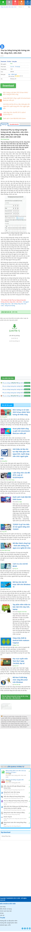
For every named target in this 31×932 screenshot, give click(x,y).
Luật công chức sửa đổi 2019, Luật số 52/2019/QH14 (21, 475)
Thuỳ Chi (16, 568)
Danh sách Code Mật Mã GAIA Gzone (14, 118)
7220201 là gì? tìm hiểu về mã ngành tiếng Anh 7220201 (21, 526)
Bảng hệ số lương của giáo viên (15, 780)
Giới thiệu (3, 907)
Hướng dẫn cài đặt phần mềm (8, 920)
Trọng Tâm (4, 531)
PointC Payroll (8, 817)
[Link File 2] (14, 338)
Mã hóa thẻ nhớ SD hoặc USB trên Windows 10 (21, 584)
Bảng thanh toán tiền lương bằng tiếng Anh (15, 823)
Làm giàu (14, 61)
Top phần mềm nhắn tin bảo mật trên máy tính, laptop (21, 606)
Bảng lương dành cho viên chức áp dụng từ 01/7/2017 (16, 771)
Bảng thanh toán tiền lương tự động (14, 812)
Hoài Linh (16, 666)
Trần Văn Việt (17, 684)
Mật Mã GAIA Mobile (21, 506)
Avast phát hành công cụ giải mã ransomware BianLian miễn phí (21, 430)
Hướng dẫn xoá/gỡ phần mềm (8, 923)
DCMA (2, 913)
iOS (9, 4)
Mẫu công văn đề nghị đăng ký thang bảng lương (14, 787)
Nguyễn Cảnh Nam (22, 611)
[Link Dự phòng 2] (14, 341)
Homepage (17, 66)
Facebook (22, 928)
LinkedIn (30, 928)
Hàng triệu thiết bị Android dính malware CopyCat (21, 640)
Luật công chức (11, 493)
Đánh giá (4, 124)
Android (3, 4)
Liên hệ (2, 915)
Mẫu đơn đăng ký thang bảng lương (14, 796)
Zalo (22, 627)
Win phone (15, 3)
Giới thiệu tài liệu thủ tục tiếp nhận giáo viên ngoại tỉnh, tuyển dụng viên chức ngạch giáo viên (16, 106)
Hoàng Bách (4, 417)
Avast (12, 441)
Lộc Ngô (20, 501)
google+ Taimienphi (25, 928)
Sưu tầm (12, 66)
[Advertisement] (15, 28)
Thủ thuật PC (27, 3)
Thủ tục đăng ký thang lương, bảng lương (16, 800)
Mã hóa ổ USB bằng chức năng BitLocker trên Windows (20, 679)
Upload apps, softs (5, 925)
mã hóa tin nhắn (20, 616)
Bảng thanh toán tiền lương (12, 792)
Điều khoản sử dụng (6, 909)
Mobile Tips (21, 3)
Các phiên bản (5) (14, 124)
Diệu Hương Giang (5, 139)
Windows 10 (3, 597)
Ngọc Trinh (16, 645)
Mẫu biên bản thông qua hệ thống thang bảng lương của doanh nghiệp (15, 807)
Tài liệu (9, 61)
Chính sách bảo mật (6, 911)
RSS (27, 928)
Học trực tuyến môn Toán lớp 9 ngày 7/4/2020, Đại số (20, 661)
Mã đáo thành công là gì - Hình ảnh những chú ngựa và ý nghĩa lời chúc (22, 545)
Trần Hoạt (8, 435)
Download (3, 61)
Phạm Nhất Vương (10, 480)
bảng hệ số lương (10, 305)
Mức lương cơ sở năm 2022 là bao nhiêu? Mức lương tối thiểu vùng (15, 93)
